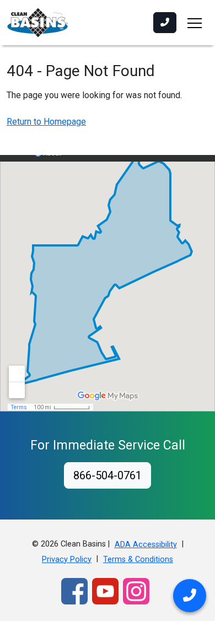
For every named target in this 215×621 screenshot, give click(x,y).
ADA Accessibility (146, 544)
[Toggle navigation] (194, 22)
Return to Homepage (46, 121)
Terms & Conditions (138, 559)
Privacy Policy (67, 559)
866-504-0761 (107, 475)
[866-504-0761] (164, 22)
